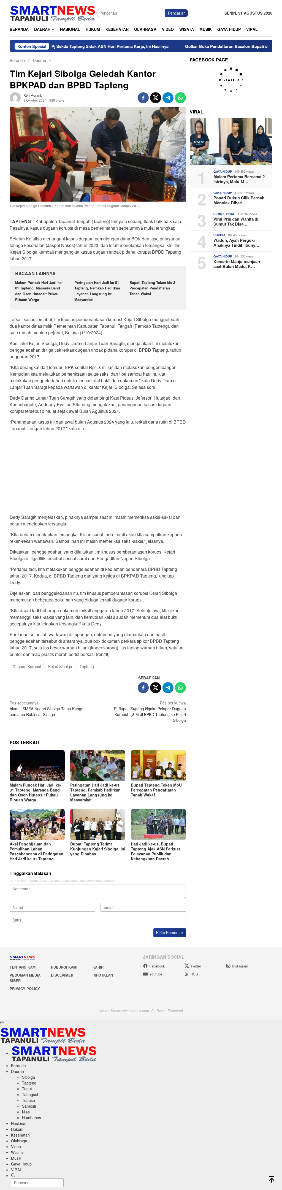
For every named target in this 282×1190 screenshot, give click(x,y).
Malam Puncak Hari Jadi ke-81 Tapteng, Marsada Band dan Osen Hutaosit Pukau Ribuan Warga (39, 291)
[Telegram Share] (167, 97)
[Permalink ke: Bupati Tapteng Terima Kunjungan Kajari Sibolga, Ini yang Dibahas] (97, 824)
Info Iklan (103, 975)
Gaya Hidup (222, 171)
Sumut (218, 214)
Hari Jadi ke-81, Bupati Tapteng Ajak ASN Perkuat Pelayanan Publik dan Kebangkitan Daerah (155, 851)
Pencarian (177, 13)
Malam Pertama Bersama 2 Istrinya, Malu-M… (239, 179)
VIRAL (230, 214)
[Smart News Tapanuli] (53, 12)
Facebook (157, 966)
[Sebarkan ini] (143, 97)
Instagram (240, 966)
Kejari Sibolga (60, 666)
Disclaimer (62, 975)
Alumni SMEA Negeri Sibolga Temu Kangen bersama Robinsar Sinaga (48, 708)
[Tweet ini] (155, 97)
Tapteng (87, 666)
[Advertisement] (97, 474)
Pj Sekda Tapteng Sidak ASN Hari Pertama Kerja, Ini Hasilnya (83, 46)
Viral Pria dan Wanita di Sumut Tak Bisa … (235, 221)
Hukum (219, 235)
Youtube (155, 974)
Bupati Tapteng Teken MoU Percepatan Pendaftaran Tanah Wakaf (152, 288)
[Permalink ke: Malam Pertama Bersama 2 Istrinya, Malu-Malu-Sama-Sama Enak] (231, 141)
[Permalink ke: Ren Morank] (15, 97)
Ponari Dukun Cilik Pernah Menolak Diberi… (238, 200)
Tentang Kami (23, 967)
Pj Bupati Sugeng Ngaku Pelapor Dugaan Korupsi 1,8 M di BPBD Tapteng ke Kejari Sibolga (150, 711)
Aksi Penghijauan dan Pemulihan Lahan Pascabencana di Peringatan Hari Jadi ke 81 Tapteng (36, 851)
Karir (98, 967)
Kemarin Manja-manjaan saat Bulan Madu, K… (236, 264)
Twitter (196, 966)
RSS (194, 974)
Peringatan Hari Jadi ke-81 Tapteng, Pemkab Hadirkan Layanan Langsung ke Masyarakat (97, 291)
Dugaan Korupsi (27, 666)
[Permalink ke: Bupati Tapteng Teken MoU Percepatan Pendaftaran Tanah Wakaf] (158, 765)
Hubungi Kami (64, 967)
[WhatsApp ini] (180, 97)
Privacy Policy (25, 988)
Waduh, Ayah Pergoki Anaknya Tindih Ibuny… (236, 243)
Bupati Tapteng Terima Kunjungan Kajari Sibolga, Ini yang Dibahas (97, 848)
